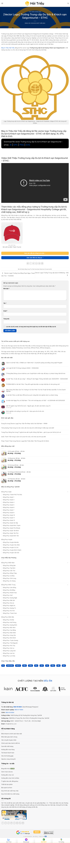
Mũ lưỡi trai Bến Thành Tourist (12, 247)
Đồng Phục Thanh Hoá (10, 613)
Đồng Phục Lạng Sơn (9, 650)
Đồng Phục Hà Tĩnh (9, 610)
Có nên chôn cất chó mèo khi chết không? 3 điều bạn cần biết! (35, 428)
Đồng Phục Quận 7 (8, 510)
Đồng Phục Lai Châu (9, 656)
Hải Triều (4, 803)
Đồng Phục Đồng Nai (9, 565)
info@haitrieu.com (10, 724)
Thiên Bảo (42, 23)
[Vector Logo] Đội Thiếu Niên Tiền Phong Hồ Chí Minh (32, 441)
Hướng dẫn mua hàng (7, 749)
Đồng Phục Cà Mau (9, 576)
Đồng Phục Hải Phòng (9, 622)
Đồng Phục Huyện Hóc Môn (11, 545)
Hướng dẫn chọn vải (7, 775)
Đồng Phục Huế (7, 595)
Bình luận (6, 288)
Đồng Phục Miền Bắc (7, 617)
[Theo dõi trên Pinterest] (17, 823)
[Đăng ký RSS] (20, 823)
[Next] (62, 689)
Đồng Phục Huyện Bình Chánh (12, 550)
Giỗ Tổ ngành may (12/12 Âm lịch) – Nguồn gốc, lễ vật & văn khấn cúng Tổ (28, 406)
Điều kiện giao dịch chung (9, 737)
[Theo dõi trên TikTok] (8, 823)
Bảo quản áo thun (6, 787)
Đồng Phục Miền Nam (8, 562)
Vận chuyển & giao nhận (8, 740)
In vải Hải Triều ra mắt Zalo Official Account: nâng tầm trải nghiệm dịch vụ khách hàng (32, 395)
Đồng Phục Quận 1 (8, 497)
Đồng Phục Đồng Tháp (10, 573)
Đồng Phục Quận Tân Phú (10, 533)
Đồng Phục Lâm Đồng (9, 587)
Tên (4, 303)
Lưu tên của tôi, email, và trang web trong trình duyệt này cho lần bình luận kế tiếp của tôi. (31, 326)
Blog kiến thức (5, 768)
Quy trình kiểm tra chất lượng (10, 794)
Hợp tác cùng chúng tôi (8, 759)
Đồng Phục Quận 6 (8, 507)
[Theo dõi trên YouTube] (23, 823)
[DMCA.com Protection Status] (48, 832)
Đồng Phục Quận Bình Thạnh (11, 525)
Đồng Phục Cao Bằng (9, 630)
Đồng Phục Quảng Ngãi (10, 598)
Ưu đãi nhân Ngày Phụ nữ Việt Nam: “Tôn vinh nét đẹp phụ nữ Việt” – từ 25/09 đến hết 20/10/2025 (35, 400)
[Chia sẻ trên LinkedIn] (42, 263)
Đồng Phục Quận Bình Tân (11, 536)
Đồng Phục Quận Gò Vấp (10, 523)
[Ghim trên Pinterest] (39, 263)
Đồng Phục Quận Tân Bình (11, 530)
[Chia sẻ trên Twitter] (33, 263)
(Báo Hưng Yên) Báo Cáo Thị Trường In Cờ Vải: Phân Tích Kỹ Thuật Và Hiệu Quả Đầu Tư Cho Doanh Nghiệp (36, 390)
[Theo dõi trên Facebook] (2, 823)
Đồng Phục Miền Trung (8, 584)
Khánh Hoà (41, 836)
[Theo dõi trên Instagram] (5, 823)
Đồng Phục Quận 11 (9, 518)
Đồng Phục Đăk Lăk (9, 600)
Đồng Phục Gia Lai (8, 603)
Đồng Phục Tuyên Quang (10, 640)
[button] (2, 3)
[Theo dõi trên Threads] (14, 823)
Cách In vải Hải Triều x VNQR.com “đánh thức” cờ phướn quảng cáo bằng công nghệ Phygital (34, 362)
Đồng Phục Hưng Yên (9, 635)
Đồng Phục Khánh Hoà (10, 592)
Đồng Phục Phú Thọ (9, 645)
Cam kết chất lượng (7, 746)
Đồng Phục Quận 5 (8, 505)
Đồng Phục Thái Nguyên (10, 643)
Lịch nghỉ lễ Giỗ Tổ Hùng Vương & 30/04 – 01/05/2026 (22, 368)
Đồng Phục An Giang (9, 581)
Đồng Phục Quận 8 (8, 512)
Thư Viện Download (35, 11)
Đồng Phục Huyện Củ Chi (10, 547)
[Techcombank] (35, 689)
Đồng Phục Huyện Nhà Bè (11, 542)
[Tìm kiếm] (68, 3)
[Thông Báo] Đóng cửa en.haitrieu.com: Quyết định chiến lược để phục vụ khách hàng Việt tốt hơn (35, 373)
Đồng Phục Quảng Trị (9, 608)
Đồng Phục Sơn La (8, 648)
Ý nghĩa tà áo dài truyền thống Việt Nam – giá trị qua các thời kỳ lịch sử (39, 432)
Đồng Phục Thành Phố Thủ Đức (12, 494)
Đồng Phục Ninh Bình (9, 638)
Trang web (6, 318)
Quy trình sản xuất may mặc (10, 791)
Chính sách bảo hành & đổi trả (10, 743)
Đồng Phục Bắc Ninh (9, 627)
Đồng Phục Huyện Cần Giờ (11, 552)
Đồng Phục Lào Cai (8, 653)
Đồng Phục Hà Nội (8, 620)
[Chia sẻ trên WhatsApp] (27, 263)
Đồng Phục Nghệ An (9, 605)
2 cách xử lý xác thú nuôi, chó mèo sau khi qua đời (30, 436)
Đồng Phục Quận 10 (9, 515)
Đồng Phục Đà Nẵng (9, 590)
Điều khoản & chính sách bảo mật (11, 733)
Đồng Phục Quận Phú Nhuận (11, 528)
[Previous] (7, 689)
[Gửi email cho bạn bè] (36, 263)
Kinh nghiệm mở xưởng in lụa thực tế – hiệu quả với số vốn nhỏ (25, 411)
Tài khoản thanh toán (7, 753)
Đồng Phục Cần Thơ (9, 570)
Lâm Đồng (35, 836)
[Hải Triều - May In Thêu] (34, 3)
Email (5, 311)
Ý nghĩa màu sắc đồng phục (9, 781)
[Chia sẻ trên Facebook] (30, 263)
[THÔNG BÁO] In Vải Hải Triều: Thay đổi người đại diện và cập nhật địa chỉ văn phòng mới (33, 384)
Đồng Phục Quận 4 (8, 502)
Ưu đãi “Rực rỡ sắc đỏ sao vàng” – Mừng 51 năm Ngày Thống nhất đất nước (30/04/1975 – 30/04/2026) (37, 379)
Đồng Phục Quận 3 (8, 500)
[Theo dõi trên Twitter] (11, 823)
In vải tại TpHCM (27, 836)
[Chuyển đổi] (68, 492)
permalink (49, 269)
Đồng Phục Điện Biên (9, 632)
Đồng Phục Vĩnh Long (9, 578)
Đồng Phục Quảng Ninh (10, 625)
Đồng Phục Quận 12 (9, 520)
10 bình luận (10, 413)
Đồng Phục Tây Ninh (9, 568)
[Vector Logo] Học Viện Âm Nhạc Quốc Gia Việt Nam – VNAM (28, 423)
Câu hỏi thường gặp (7, 756)
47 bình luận (10, 407)
